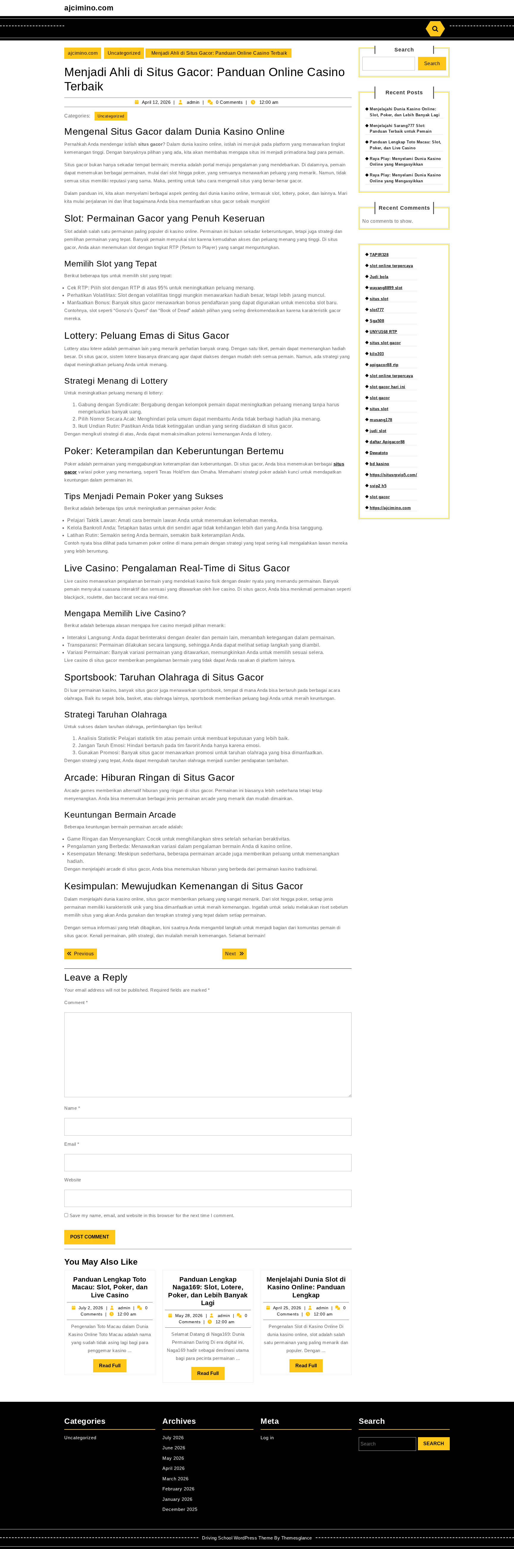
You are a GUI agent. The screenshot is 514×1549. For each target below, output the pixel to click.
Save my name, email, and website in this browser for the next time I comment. (152, 1215)
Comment (76, 1002)
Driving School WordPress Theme (237, 1537)
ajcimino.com (88, 8)
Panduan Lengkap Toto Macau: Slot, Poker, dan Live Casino (110, 1287)
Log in (267, 1437)
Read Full (112, 1367)
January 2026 (177, 1499)
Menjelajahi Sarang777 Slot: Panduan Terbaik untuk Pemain (401, 128)
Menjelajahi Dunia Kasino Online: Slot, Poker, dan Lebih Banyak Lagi (405, 112)
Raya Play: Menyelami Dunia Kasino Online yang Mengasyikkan (405, 161)
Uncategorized (124, 53)
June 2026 (173, 1447)
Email (71, 1144)
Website (72, 1179)
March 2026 (175, 1478)
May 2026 (173, 1458)
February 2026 (178, 1488)
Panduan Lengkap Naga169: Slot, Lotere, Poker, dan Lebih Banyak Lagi (208, 1291)
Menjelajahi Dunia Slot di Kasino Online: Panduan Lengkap (306, 1287)
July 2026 (173, 1437)
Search (404, 50)
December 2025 (180, 1509)
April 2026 (173, 1468)
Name (72, 1108)
